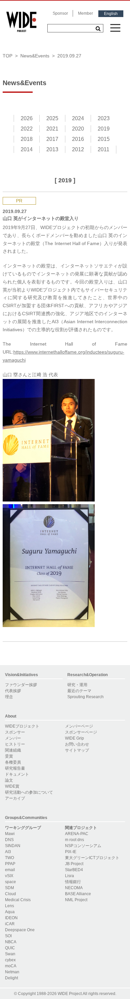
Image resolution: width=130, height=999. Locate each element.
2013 (52, 149)
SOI (8, 936)
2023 (104, 118)
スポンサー (15, 732)
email (10, 869)
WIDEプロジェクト (22, 726)
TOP (7, 55)
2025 (52, 118)
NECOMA (74, 887)
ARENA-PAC (76, 833)
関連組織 (13, 750)
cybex (10, 960)
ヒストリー (15, 744)
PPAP (10, 863)
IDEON (11, 918)
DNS (9, 839)
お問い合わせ (77, 744)
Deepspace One (20, 930)
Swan (10, 954)
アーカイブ (15, 798)
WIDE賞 (12, 786)
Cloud (10, 893)
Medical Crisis (18, 899)
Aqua (10, 912)
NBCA (10, 942)
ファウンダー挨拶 (21, 684)
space (10, 881)
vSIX (9, 875)
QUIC (10, 948)
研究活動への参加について (29, 792)
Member (85, 13)
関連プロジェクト (81, 827)
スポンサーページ (81, 732)
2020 (78, 129)
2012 (78, 149)
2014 (27, 149)
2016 (78, 139)
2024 (78, 118)
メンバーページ (79, 726)
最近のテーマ (79, 690)
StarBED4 (74, 869)
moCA (10, 966)
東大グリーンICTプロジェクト (92, 857)
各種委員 (13, 762)
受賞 (9, 756)
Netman (12, 972)
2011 (103, 149)
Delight (11, 978)
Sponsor (60, 13)
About (10, 716)
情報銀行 (73, 881)
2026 (27, 118)
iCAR (10, 924)
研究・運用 (77, 684)
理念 (9, 696)
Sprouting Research (85, 696)
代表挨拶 (13, 690)
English (111, 13)
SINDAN (12, 845)
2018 (27, 139)
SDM (9, 887)
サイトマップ (77, 750)
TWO (9, 857)
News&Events (34, 55)
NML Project (76, 899)
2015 (104, 139)
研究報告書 (15, 768)
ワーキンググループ (23, 827)
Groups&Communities (26, 817)
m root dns (74, 839)
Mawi (10, 833)
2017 (52, 139)
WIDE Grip (74, 738)
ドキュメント (17, 774)
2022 (27, 129)
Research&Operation (87, 674)
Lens (9, 906)
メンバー (13, 738)
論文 (9, 780)
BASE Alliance (78, 893)
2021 (52, 129)
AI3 (8, 851)
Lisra (69, 875)
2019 (104, 129)
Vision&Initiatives (21, 674)
